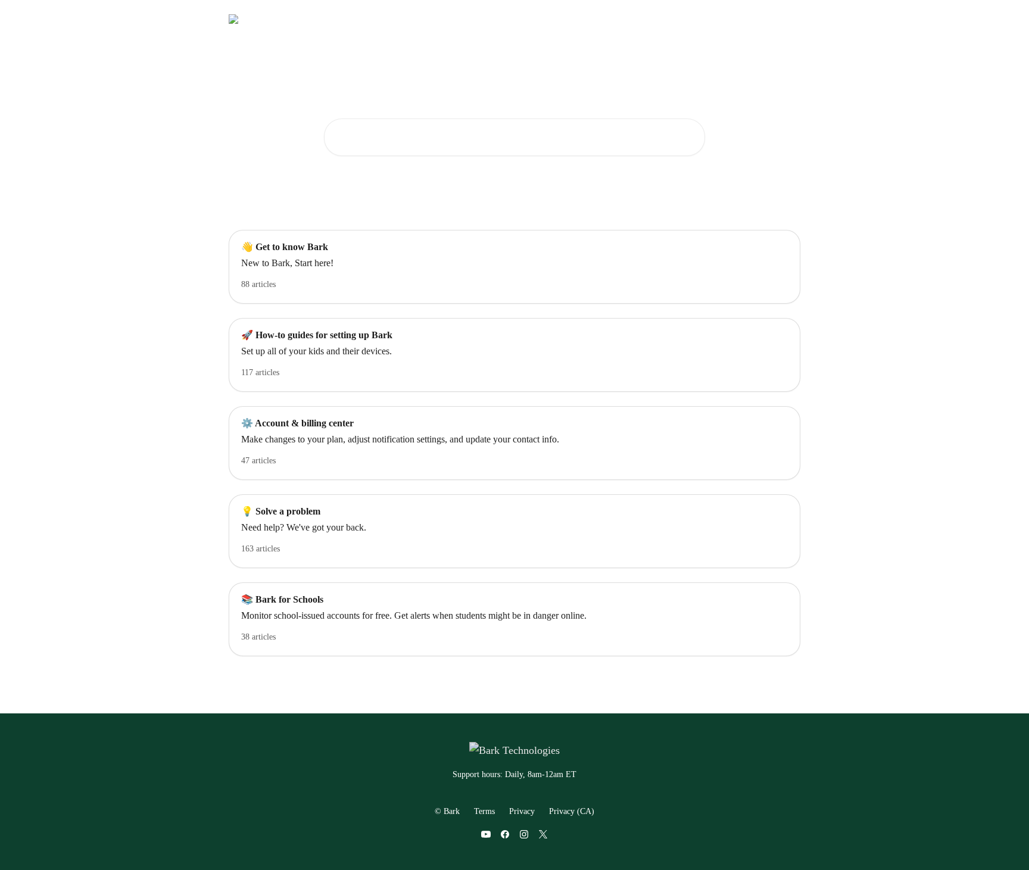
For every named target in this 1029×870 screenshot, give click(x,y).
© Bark (447, 811)
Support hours (709, 19)
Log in (604, 19)
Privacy (522, 811)
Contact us (649, 19)
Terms (484, 811)
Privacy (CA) (571, 811)
